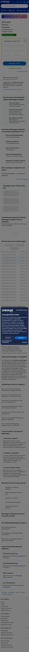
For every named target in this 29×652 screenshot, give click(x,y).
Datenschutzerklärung (7, 340)
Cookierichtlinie (5, 342)
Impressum (24, 342)
